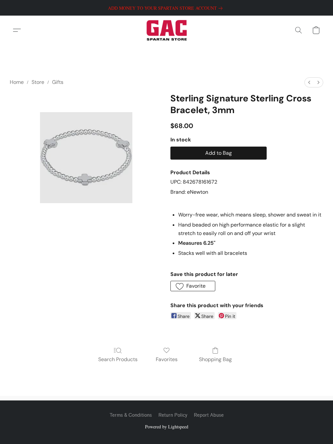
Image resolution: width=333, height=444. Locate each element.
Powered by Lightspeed (166, 427)
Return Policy (172, 415)
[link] (166, 8)
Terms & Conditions (131, 415)
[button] (166, 30)
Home (17, 82)
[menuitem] (309, 82)
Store (38, 82)
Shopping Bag (215, 359)
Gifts (57, 82)
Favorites (167, 359)
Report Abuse (209, 415)
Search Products (118, 359)
